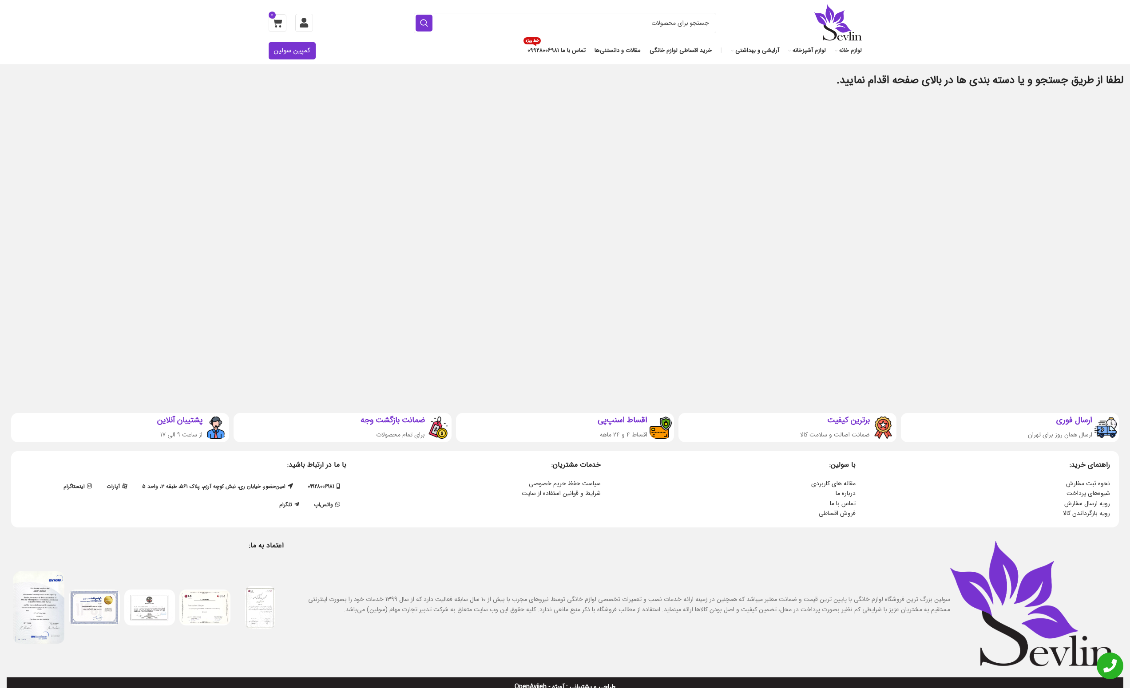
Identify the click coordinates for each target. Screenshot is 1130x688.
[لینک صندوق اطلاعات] (1010, 427)
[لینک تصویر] (260, 607)
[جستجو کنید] (424, 23)
